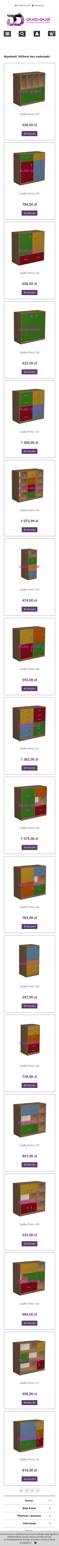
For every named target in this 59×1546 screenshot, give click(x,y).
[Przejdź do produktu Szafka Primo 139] (29, 565)
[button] (7, 34)
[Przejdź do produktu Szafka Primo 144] (29, 882)
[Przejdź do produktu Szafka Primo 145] (29, 961)
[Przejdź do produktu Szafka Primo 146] (29, 1041)
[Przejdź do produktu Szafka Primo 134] (29, 168)
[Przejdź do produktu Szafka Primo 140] (29, 644)
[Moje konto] (37, 34)
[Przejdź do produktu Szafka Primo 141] (29, 723)
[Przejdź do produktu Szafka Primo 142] (29, 803)
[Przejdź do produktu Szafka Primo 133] (29, 89)
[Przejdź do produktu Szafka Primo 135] (29, 248)
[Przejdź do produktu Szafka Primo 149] (29, 1199)
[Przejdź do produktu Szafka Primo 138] (29, 485)
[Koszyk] (51, 33)
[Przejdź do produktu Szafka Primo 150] (29, 1279)
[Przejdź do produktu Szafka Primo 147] (29, 1120)
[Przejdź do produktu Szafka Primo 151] (29, 1358)
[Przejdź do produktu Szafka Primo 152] (29, 1436)
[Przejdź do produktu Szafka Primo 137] (29, 407)
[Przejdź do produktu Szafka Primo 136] (29, 327)
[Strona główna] (29, 17)
